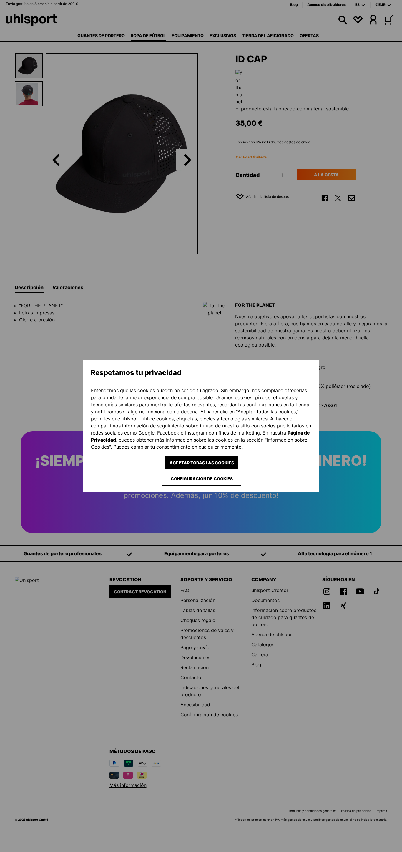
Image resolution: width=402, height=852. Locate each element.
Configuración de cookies (202, 478)
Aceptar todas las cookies (202, 462)
